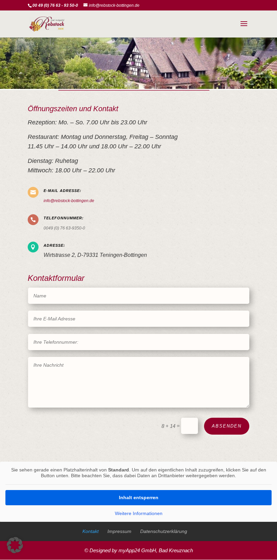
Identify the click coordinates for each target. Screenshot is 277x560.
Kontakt (90, 531)
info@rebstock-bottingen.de (69, 200)
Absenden (227, 426)
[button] (15, 545)
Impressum (119, 531)
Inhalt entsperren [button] (138, 497)
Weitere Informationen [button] (138, 513)
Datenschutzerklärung (163, 531)
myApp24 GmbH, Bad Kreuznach (156, 550)
